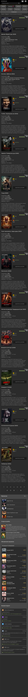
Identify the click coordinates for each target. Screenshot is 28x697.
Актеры (10, 9)
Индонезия (7, 38)
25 (20, 490)
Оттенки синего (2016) (8, 652)
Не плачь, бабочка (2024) (8, 74)
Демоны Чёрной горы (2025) (8, 34)
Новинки (18, 6)
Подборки (10, 6)
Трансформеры (10, 508)
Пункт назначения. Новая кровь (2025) (11, 231)
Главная (3, 6)
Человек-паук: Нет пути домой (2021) (12, 614)
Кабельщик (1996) (7, 627)
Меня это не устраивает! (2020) (11, 644)
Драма (9, 79)
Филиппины (22, 77)
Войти (22, 1)
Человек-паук (10, 516)
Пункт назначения (11, 504)
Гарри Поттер (10, 500)
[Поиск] (19, 3)
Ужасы (16, 39)
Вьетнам (7, 77)
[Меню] (26, 1)
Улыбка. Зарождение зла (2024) (9, 113)
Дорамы (25, 9)
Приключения (11, 39)
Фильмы (25, 6)
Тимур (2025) (4, 193)
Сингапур (12, 77)
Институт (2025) (7, 620)
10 (14, 490)
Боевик (9, 198)
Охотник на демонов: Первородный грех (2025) (13, 309)
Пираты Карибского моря (12, 512)
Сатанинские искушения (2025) (9, 425)
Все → (25, 496)
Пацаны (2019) (6, 636)
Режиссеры (17, 9)
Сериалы (3, 9)
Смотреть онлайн (19, 28)
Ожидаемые (14, 11)
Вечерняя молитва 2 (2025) (8, 347)
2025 (8, 36)
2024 (8, 76)
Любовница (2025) (6, 464)
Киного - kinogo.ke (5, 14)
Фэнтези (18, 79)
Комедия (13, 79)
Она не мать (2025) (6, 271)
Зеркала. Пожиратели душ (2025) (10, 153)
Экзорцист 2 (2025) (6, 387)
